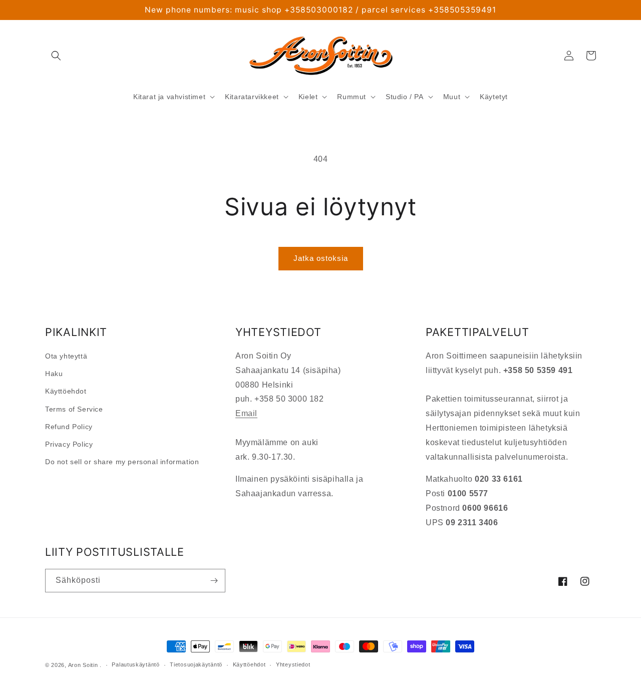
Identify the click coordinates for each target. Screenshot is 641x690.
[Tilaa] (214, 580)
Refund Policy (69, 427)
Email (246, 413)
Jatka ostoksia (320, 258)
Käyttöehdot (66, 391)
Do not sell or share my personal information (122, 462)
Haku (54, 374)
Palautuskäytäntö (135, 664)
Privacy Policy (69, 444)
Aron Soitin (83, 665)
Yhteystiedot (293, 664)
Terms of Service (74, 409)
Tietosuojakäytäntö (196, 664)
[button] (56, 56)
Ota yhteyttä (66, 356)
